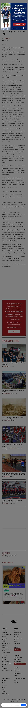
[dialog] (14, 354)
